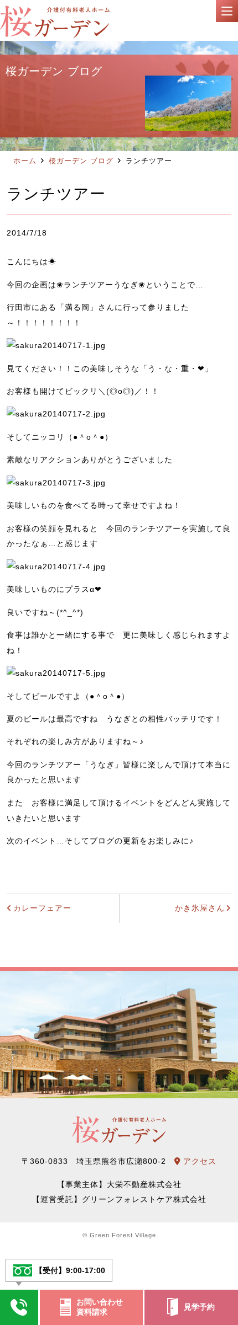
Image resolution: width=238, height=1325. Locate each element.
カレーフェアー (42, 908)
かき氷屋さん (200, 908)
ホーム (25, 161)
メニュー (227, 11)
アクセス (198, 1161)
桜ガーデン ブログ (81, 161)
